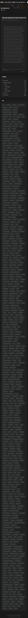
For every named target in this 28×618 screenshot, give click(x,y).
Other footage (7, 90)
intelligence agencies (7, 341)
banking (4, 143)
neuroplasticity (19, 398)
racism (15, 458)
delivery (17, 236)
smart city (18, 503)
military (4, 379)
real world (16, 463)
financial (12, 288)
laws (23, 350)
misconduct (18, 384)
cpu (10, 210)
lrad (4, 358)
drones (13, 250)
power (4, 436)
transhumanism (18, 575)
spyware (10, 537)
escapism (11, 274)
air (13, 116)
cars (16, 164)
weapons (19, 594)
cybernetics (13, 221)
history (4, 317)
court (19, 205)
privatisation (10, 443)
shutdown (23, 496)
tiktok (9, 570)
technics (14, 556)
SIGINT (4, 498)
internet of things (6, 343)
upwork (22, 584)
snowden (5, 510)
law (10, 350)
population (21, 432)
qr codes (5, 458)
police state (5, 429)
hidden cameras (19, 315)
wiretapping (19, 601)
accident (14, 105)
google (22, 303)
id (3, 324)
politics (9, 432)
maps (18, 365)
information (17, 334)
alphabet (13, 121)
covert (4, 207)
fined (17, 288)
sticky (15, 537)
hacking (14, 312)
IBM (21, 322)
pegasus (5, 415)
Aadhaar (8, 105)
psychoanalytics (12, 451)
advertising (5, 116)
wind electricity (6, 601)
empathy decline (12, 264)
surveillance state (6, 551)
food (18, 291)
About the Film (14, 616)
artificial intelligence (7, 131)
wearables (5, 596)
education (5, 257)
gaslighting (11, 298)
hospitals (11, 319)
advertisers (21, 114)
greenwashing (14, 310)
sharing (4, 496)
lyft (13, 358)
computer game (6, 186)
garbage (5, 298)
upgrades (16, 584)
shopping (10, 496)
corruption (14, 205)
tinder (14, 570)
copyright (12, 200)
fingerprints (12, 291)
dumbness (5, 252)
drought (19, 250)
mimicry (4, 381)
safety (4, 479)
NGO (15, 400)
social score (17, 20)
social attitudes (6, 513)
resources (22, 470)
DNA (20, 245)
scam (4, 482)
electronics (5, 262)
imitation (5, 329)
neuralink (12, 398)
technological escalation (16, 558)
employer (20, 264)
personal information (7, 417)
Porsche (12, 434)
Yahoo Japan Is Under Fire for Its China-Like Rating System (14, 18)
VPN (19, 591)
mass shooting (12, 367)
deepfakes (5, 236)
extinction (5, 279)
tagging (14, 551)
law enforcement (16, 350)
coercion (13, 181)
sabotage (16, 477)
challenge (5, 171)
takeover (20, 551)
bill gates (15, 147)
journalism (5, 346)
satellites (15, 479)
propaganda (12, 448)
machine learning (6, 360)
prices (11, 441)
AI (10, 116)
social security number (7, 527)
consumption (13, 195)
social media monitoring (19, 522)
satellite (9, 479)
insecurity (22, 336)
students (5, 541)
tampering (5, 553)
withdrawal (5, 603)
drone (9, 250)
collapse (19, 181)
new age (5, 400)
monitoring (18, 389)
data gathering (6, 231)
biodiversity (5, 150)
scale (21, 479)
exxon (17, 279)
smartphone (20, 505)
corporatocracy (6, 205)
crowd (18, 212)
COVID (19, 207)
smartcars (12, 503)
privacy (4, 443)
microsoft (19, 377)
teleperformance (6, 568)
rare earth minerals (14, 460)
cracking (15, 210)
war (10, 594)
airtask (9, 119)
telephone (14, 568)
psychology (19, 451)
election (22, 257)
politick (4, 432)
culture (4, 217)
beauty (16, 143)
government (5, 307)
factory (22, 281)
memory (12, 372)
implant (16, 329)
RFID (15, 472)
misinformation (6, 386)
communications (17, 183)
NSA (11, 403)
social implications (14, 517)
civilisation (5, 178)
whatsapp (11, 599)
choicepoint (5, 176)
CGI (21, 169)
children (22, 171)
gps (19, 307)
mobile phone (20, 386)
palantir (17, 408)
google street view (14, 305)
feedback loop (15, 286)
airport (4, 119)
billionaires (21, 147)
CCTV (4, 167)
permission (16, 415)
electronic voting (13, 262)
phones (4, 422)
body (4, 155)
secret (18, 489)
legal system (11, 353)
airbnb (18, 116)
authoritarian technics (7, 138)
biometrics (12, 150)
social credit (21, 513)
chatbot (11, 171)
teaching (9, 556)
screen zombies (6, 489)
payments (18, 412)
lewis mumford (20, 353)
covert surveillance (12, 207)
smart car (5, 503)
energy (11, 267)
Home (10, 616)
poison (4, 427)
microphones (12, 377)
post (17, 434)
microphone (5, 377)
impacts (10, 329)
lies (11, 355)
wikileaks (21, 599)
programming (11, 446)
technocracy (21, 556)
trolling (15, 577)
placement (11, 424)
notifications (5, 403)
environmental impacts (15, 272)
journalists (18, 346)
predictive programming (17, 439)
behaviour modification (7, 145)
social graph (15, 515)
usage (4, 587)
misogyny (13, 386)
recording (17, 465)
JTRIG (23, 346)
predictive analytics (7, 439)
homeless (15, 317)
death (12, 233)
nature (16, 393)
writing (4, 606)
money (12, 389)
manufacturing (6, 365)
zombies (10, 608)
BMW (22, 152)
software (17, 532)
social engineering (6, 515)
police (9, 427)
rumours (10, 477)
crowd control (6, 214)
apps (9, 128)
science (4, 484)
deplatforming (12, 238)
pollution (15, 432)
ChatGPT (16, 171)
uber (14, 579)
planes (16, 424)
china (12, 174)
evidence (17, 274)
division (15, 245)
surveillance (12, 544)
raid (20, 458)
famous (4, 286)
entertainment (6, 269)
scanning (9, 482)
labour (22, 348)
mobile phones (6, 389)
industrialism (18, 331)
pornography (5, 434)
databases (20, 226)
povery (21, 434)
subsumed (16, 541)
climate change (6, 181)
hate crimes (5, 315)
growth (4, 312)
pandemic (5, 410)
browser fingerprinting (7, 159)
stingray (20, 537)
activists (10, 107)
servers (10, 494)
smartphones (5, 508)
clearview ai (12, 178)
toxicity (10, 572)
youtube (4, 608)
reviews (10, 472)
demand (5, 238)
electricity (11, 260)
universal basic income (7, 584)
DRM (4, 250)
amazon (19, 121)
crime (4, 212)
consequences (21, 190)
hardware (20, 312)
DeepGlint (12, 236)
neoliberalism (15, 396)
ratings (4, 463)
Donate (19, 616)
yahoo (14, 606)
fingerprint (5, 291)
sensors (4, 494)
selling (18, 491)
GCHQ (17, 298)
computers (16, 188)
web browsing (21, 596)
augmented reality (13, 136)
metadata (13, 374)
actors (16, 107)
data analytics (13, 226)
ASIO (14, 131)
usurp (16, 587)
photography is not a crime (14, 422)
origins (4, 408)
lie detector (5, 355)
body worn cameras (12, 155)
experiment (12, 276)
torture (19, 570)
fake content (10, 284)
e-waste (17, 252)
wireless (13, 601)
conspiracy (5, 193)
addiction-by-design (7, 112)
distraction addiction (7, 245)
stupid (10, 541)
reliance (5, 470)
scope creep (11, 484)
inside (4, 338)
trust (4, 579)
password (5, 412)
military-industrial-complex (14, 379)
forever (22, 291)
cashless (21, 164)
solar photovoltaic (6, 534)
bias (4, 147)
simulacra (18, 498)
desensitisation (6, 241)
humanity (5, 322)
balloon (18, 140)
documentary (5, 248)
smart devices (6, 505)
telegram (12, 565)
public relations (19, 453)
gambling (5, 295)
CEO (17, 169)
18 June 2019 (4, 19)
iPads (14, 343)
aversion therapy (6, 140)
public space (14, 455)
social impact (5, 517)
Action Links (6, 80)
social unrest (17, 527)
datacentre (20, 229)
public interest (11, 453)
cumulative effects (6, 219)
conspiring (22, 193)
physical (4, 424)
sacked (22, 477)
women (11, 603)
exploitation (19, 276)
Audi (12, 133)
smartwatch (13, 508)
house (16, 319)
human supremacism (13, 322)
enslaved (16, 267)
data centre (13, 229)
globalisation (11, 303)
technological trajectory (8, 560)
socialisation (5, 520)
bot (23, 155)
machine (18, 358)
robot (13, 474)
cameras (21, 162)
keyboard (5, 348)
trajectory (11, 575)
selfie (13, 491)
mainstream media (7, 362)
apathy (21, 126)
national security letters (8, 393)
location (22, 355)
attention (19, 131)
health (12, 315)
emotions (5, 264)
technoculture (6, 558)
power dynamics (11, 436)
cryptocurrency (14, 214)
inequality (5, 334)
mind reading (5, 384)
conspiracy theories (14, 193)
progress (18, 446)
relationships (17, 467)
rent (10, 470)
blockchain (17, 152)
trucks (21, 577)
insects (16, 336)
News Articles (15, 19)
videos (16, 589)
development (14, 241)
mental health (19, 372)
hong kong (22, 317)
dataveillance (5, 233)
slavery (18, 501)
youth (19, 606)
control (20, 195)
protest (18, 448)
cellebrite (5, 169)
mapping (13, 365)
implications (5, 331)
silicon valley (10, 498)
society (11, 529)
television (21, 568)
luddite (8, 358)
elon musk (21, 262)
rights (4, 474)
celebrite (9, 167)
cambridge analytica (7, 162)
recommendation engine (8, 465)
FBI (9, 286)
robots (18, 474)
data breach (5, 229)
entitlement (20, 269)
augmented (5, 136)
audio (17, 133)
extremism (11, 279)
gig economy (18, 300)
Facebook (22, 279)
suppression (5, 544)
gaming (18, 295)
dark (19, 221)
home (9, 317)
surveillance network (7, 548)
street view (19, 539)
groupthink (21, 310)
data (17, 224)
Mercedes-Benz (6, 374)
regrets (10, 467)
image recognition (6, 326)
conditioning (13, 190)
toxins (22, 572)
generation (5, 300)
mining (12, 384)
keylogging (11, 348)
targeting (22, 553)
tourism (4, 572)
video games (10, 589)
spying (4, 537)
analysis (4, 124)
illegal (7, 324)
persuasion (5, 420)
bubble (16, 159)
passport (18, 410)
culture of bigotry (12, 217)
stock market (5, 539)
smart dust (13, 505)
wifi (16, 599)
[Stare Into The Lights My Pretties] (14, 2)
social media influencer (7, 522)
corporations (14, 202)
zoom (16, 608)
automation (16, 138)
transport (5, 577)
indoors (11, 331)
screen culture (12, 20)
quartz (10, 458)
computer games (15, 186)
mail (19, 360)
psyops (4, 453)
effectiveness (15, 257)
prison (21, 441)
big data (9, 147)
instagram (10, 338)
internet (15, 341)
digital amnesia (6, 243)
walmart (5, 594)
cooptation (5, 200)
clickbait (18, 178)
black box (10, 152)
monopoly (5, 391)
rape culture (5, 460)
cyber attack (5, 221)
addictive (15, 112)
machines (14, 360)
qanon (20, 455)
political (11, 429)
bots (4, 157)
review (8, 20)
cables (21, 159)
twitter (9, 579)
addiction (15, 109)
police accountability (17, 427)
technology (13, 563)
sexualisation (20, 494)
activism (5, 107)
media (14, 369)
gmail (18, 303)
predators (19, 436)
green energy (6, 310)
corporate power (6, 202)
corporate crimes (19, 200)
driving (20, 248)
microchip (20, 374)
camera (15, 162)
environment (5, 272)
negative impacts (6, 396)
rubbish (4, 477)
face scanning (6, 281)
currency (14, 219)
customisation (21, 219)
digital (20, 241)
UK (10, 582)
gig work (5, 303)
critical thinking (11, 212)
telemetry (18, 565)
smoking (19, 508)
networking (5, 398)
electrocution (17, 260)
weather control (13, 596)
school (22, 482)
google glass (5, 305)
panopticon (12, 410)
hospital (4, 319)
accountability (21, 105)
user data (10, 587)
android (16, 124)
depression (19, 238)
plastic (21, 424)
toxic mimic (16, 572)
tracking (5, 575)
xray (9, 606)
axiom (14, 140)
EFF (10, 257)
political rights (18, 429)
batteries (10, 143)
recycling (5, 467)
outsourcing (10, 408)
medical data (5, 372)
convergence (13, 198)
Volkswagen (13, 591)
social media (19, 520)
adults (15, 114)
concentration (6, 190)
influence (11, 334)
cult (20, 214)
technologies (17, 560)
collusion (5, 183)
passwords (11, 412)
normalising (20, 400)
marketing (5, 367)
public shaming (6, 455)
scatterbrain (16, 482)
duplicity (11, 252)
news (10, 400)
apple (4, 128)
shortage (16, 496)
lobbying (16, 355)
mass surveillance (6, 369)
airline (23, 116)
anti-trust (15, 126)
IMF (19, 326)
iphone (18, 343)
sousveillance (15, 534)
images (14, 326)
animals (21, 124)
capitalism (10, 164)
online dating (9, 405)
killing (17, 348)
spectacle (22, 534)
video (4, 589)
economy (18, 255)
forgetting (5, 293)
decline (17, 233)
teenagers (5, 565)
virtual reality (6, 591)
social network (6, 525)
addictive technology (7, 114)
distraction (22, 243)
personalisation (17, 417)
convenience (5, 198)
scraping (17, 484)
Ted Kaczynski (20, 563)
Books (6, 84)
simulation (5, 501)
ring (9, 474)
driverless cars (14, 248)
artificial (13, 128)
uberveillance (20, 579)
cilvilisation (16, 176)
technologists (6, 563)
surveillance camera (7, 546)
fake (4, 284)
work (16, 603)
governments (13, 307)
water (14, 594)
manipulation (21, 362)
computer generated (7, 188)
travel (11, 577)
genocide (12, 300)
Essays (6, 88)
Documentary (7, 86)
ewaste (23, 274)
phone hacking (18, 420)
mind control (18, 381)
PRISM (16, 441)
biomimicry (19, 150)
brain (8, 157)
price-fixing (5, 441)
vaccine (20, 587)
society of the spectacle (8, 532)
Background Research (7, 82)
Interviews (5, 92)
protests (4, 451)
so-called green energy (13, 510)
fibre (22, 286)
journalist (11, 346)
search (13, 489)
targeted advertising (14, 553)
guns (10, 312)
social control (14, 513)
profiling (4, 446)
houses (21, 319)
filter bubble (5, 288)
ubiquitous (5, 582)
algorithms (16, 119)
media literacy (20, 369)
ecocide (12, 255)
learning (5, 353)
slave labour (12, 501)
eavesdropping (6, 255)
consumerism (6, 195)
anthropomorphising (7, 126)
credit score (21, 210)
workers (21, 603)
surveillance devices (18, 546)
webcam (5, 599)
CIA (11, 176)
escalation (5, 274)
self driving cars (6, 491)
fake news (17, 284)
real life (10, 463)
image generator (14, 324)
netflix (21, 396)
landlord (5, 350)
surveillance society (18, 548)
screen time (13, 486)
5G (3, 105)
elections (5, 260)
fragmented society (13, 293)
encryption (5, 267)
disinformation (15, 243)
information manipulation (8, 336)
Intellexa (16, 338)
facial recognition (14, 281)
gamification (11, 295)
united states (16, 582)
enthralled (13, 269)
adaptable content (6, 109)
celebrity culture (17, 167)
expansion (5, 276)
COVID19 (5, 210)
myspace (11, 391)
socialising (13, 520)
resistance (15, 470)
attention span (6, 133)
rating (6, 20)
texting (4, 570)
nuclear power (21, 403)
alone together (6, 121)
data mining (14, 231)
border (19, 155)
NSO (15, 403)
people (10, 415)
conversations (21, 198)
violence (22, 589)
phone (11, 420)
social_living (5, 529)
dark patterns (6, 224)
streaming (13, 539)
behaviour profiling (18, 145)
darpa (12, 224)
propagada (5, 448)
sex (15, 494)
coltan (10, 183)
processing (18, 443)
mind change (11, 381)
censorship (11, 169)
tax (4, 556)
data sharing (21, 231)
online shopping (17, 405)
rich (19, 472)
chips (17, 174)
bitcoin (4, 152)
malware (14, 362)
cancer (4, 164)
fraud (21, 293)
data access (5, 226)
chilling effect (6, 174)
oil (3, 405)
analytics (10, 124)
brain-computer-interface (17, 157)
